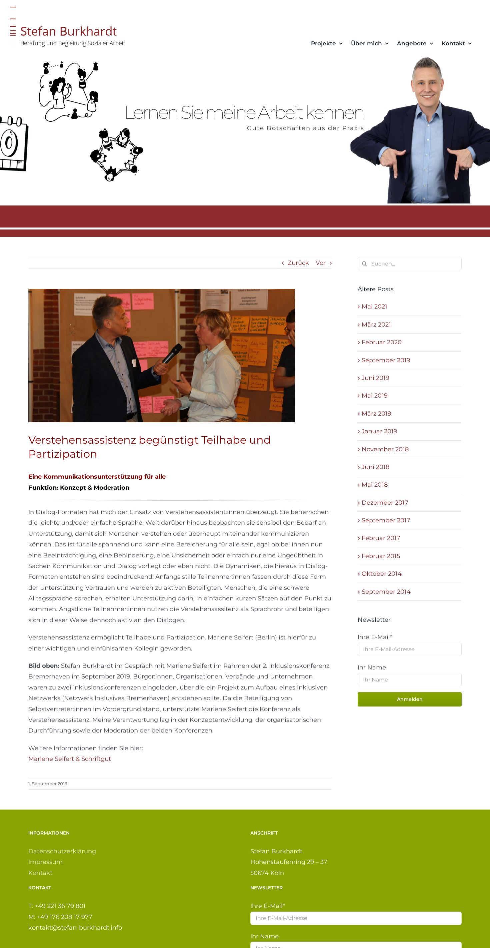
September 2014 (386, 591)
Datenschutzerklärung (62, 851)
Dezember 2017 (385, 502)
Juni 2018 (375, 467)
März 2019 (376, 413)
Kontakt (40, 873)
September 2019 (386, 360)
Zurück (298, 263)
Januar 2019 (379, 431)
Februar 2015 (381, 556)
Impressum (45, 862)
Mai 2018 (375, 484)
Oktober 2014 (382, 573)
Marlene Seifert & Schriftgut (69, 759)
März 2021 (376, 324)
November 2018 (385, 449)
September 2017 (386, 520)
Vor (321, 263)
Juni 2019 (375, 378)
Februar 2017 (381, 538)
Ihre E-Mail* (375, 637)
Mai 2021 (374, 306)
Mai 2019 (375, 395)
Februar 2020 (382, 342)
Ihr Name (372, 667)
